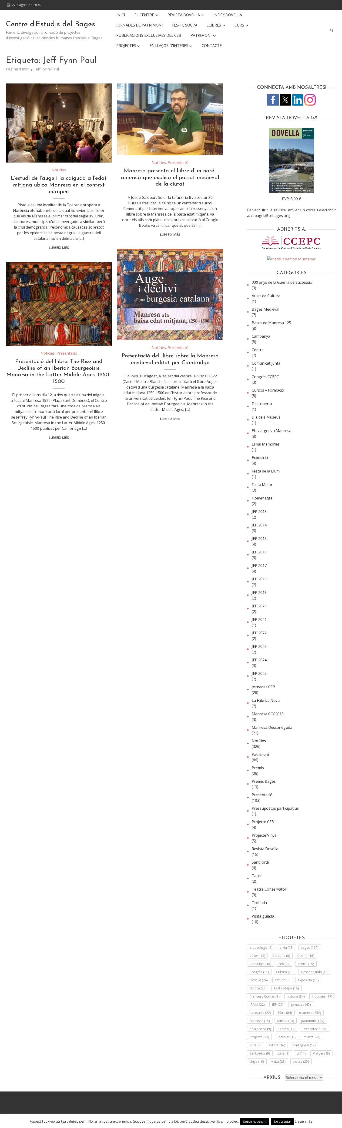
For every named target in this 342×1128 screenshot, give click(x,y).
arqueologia (261, 947)
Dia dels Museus (266, 417)
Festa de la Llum (266, 471)
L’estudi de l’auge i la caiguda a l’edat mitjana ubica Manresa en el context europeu (59, 185)
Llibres (214, 25)
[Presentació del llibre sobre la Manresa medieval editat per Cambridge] (170, 294)
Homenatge (262, 498)
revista (312, 1037)
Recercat (286, 1037)
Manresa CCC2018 (268, 713)
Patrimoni (260, 754)
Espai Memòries (266, 444)
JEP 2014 (259, 525)
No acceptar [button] (282, 1121)
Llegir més (303, 1121)
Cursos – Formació (268, 390)
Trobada (259, 902)
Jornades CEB (263, 686)
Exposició (260, 457)
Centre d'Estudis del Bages (50, 24)
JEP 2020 (259, 606)
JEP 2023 (259, 646)
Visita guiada (263, 916)
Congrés (259, 972)
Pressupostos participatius (275, 808)
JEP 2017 (259, 565)
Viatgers (321, 1053)
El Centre (144, 14)
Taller (257, 875)
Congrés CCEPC (265, 376)
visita (278, 1061)
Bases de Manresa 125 (271, 322)
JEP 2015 (259, 538)
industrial (322, 996)
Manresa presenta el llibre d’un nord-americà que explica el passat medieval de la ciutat (170, 177)
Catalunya (260, 964)
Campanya (261, 336)
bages (310, 947)
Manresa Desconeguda (272, 727)
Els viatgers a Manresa (271, 430)
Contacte (212, 45)
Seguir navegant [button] (254, 1121)
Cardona (281, 955)
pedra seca (260, 1029)
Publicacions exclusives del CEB (148, 35)
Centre (258, 349)
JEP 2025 (259, 673)
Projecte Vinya (264, 835)
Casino (305, 955)
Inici (120, 14)
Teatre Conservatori (269, 889)
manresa (310, 1012)
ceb (284, 964)
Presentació (178, 162)
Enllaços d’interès (169, 45)
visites (301, 1061)
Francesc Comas (265, 996)
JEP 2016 (259, 552)
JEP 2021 (259, 619)
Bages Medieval (265, 309)
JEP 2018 (259, 579)
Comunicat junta (266, 363)
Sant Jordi (260, 862)
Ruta (256, 1045)
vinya (257, 1061)
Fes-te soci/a (184, 25)
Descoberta (262, 403)
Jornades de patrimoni (139, 25)
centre (306, 964)
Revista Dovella (184, 14)
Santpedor (260, 1053)
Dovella (259, 980)
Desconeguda (315, 972)
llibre (285, 1012)
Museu (285, 1020)
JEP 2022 (259, 633)
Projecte (259, 1037)
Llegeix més (59, 247)
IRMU (257, 1004)
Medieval (260, 1020)
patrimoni (312, 1020)
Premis (258, 767)
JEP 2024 (259, 659)
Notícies (59, 170)
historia (296, 996)
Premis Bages (264, 781)
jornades (301, 1004)
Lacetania (260, 1012)
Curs (239, 25)
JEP (278, 1004)
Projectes (126, 45)
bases (257, 955)
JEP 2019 (259, 592)
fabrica (258, 988)
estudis (283, 980)
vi (301, 1053)
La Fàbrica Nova (266, 700)
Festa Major (262, 484)
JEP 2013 (259, 511)
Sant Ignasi (304, 1045)
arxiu (287, 947)
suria (283, 1053)
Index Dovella (227, 14)
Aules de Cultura (266, 295)
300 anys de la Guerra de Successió (282, 282)
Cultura (285, 972)
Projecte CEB (263, 821)
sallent (277, 1045)
